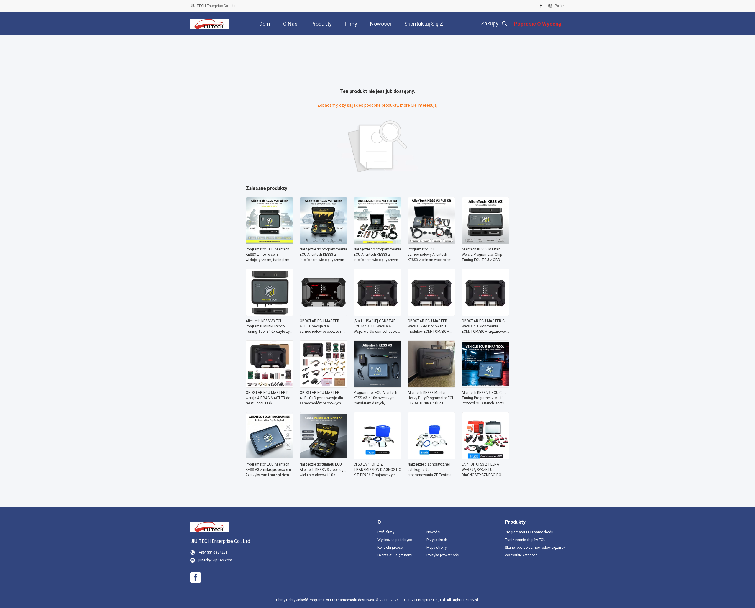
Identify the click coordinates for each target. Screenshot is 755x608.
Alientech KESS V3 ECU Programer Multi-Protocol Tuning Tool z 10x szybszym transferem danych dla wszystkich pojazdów (269, 326)
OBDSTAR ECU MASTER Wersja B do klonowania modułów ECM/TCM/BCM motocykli (428, 326)
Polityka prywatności (442, 555)
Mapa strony (436, 547)
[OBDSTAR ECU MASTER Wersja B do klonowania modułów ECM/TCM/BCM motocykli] (431, 314)
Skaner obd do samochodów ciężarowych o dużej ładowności (535, 547)
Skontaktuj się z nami (395, 555)
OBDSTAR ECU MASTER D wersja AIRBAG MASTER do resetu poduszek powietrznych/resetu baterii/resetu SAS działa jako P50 (269, 398)
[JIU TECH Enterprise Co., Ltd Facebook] (541, 6)
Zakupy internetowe (483, 27)
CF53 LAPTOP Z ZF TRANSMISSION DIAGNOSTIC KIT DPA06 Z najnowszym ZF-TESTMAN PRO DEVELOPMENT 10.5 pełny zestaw (377, 470)
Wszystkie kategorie (521, 555)
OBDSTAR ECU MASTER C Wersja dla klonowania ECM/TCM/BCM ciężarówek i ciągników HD (485, 326)
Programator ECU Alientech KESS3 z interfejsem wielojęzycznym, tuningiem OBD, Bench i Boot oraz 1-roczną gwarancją (267, 255)
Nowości (433, 532)
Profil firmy (386, 532)
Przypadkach (436, 540)
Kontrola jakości (390, 547)
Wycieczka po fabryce (395, 540)
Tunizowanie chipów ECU (525, 540)
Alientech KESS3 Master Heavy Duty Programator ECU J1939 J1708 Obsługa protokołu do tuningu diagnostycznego (431, 398)
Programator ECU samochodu (529, 532)
